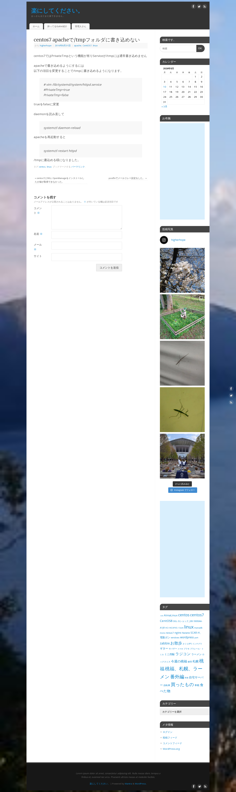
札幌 (195, 661)
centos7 (197, 614)
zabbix (165, 643)
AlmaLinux (171, 615)
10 (164, 86)
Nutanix (186, 632)
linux (95, 45)
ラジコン (183, 653)
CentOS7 (87, 45)
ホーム (36, 26)
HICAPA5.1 (174, 627)
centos (42, 166)
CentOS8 (166, 621)
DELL (175, 621)
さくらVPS (187, 643)
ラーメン (196, 654)
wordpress (187, 637)
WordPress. (140, 783)
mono (162, 633)
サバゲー (173, 648)
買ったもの (182, 684)
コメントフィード (172, 743)
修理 (190, 661)
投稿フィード (170, 737)
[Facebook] (193, 7)
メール (38, 247)
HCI (167, 627)
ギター (164, 648)
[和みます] (182, 316)
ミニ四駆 (169, 654)
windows (175, 637)
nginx (178, 632)
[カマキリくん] (182, 409)
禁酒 (186, 678)
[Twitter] (199, 7)
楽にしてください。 (57, 10)
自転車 (166, 685)
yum (196, 637)
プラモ (186, 648)
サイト (38, 256)
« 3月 (164, 106)
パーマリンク (78, 166)
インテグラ (197, 643)
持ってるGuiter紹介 (57, 26)
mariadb (198, 627)
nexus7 (170, 632)
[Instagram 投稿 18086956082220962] (182, 270)
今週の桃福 (179, 661)
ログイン (167, 731)
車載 (197, 685)
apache (77, 45)
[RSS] (204, 7)
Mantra (128, 783)
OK (199, 49)
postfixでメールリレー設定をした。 (128, 178)
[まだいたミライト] (182, 456)
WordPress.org (171, 748)
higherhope (46, 45)
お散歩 (176, 643)
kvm (181, 627)
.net (161, 616)
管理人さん (80, 26)
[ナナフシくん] (182, 363)
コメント (38, 210)
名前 (38, 234)
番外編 (177, 676)
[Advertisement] (182, 171)
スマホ (180, 649)
